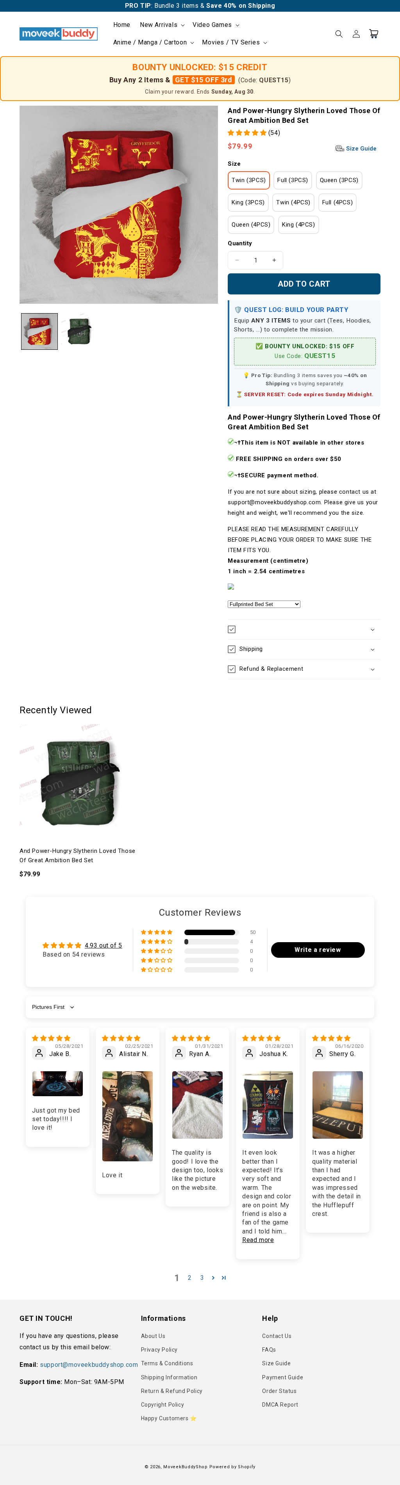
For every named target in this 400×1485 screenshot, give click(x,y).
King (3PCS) (248, 202)
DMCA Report (280, 1405)
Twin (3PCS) (249, 180)
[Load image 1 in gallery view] (39, 331)
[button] (161, 25)
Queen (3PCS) (339, 180)
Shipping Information (169, 1377)
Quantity (240, 243)
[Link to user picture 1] (57, 1084)
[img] (51, 1038)
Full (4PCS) (337, 202)
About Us (153, 1336)
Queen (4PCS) (251, 224)
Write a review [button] (318, 949)
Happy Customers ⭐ (169, 1418)
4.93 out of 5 (103, 945)
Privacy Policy (159, 1350)
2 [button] (190, 1277)
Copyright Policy (162, 1405)
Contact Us (276, 1336)
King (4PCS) (298, 224)
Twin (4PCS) (293, 202)
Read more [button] (258, 1240)
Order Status (279, 1391)
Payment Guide (282, 1377)
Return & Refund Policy (172, 1391)
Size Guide (361, 148)
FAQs (269, 1350)
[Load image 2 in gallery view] (79, 331)
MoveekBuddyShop (185, 1466)
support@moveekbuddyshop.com (89, 1364)
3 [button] (202, 1277)
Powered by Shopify (232, 1466)
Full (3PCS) (292, 180)
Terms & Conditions (167, 1363)
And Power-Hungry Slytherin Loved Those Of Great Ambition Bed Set (78, 855)
